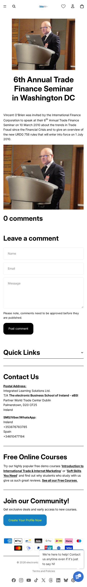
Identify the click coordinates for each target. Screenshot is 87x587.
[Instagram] (21, 580)
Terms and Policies (43, 571)
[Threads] (50, 580)
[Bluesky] (65, 580)
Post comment (18, 328)
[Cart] (82, 6)
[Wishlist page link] (63, 6)
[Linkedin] (58, 580)
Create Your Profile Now (25, 520)
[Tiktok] (36, 580)
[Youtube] (28, 580)
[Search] (14, 6)
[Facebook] (13, 580)
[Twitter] (43, 580)
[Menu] (5, 6)
